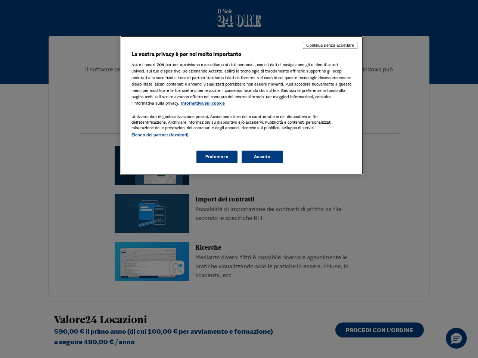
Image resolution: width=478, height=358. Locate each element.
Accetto (262, 156)
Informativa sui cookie (203, 103)
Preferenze (217, 156)
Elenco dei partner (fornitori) (160, 135)
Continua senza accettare (330, 45)
